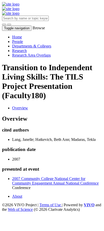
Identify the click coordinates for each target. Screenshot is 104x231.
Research (19, 50)
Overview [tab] (20, 108)
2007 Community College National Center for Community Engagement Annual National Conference (55, 180)
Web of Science (20, 209)
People (17, 41)
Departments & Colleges (31, 46)
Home (17, 37)
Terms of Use (50, 205)
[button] (4, 24)
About (17, 196)
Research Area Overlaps (31, 55)
